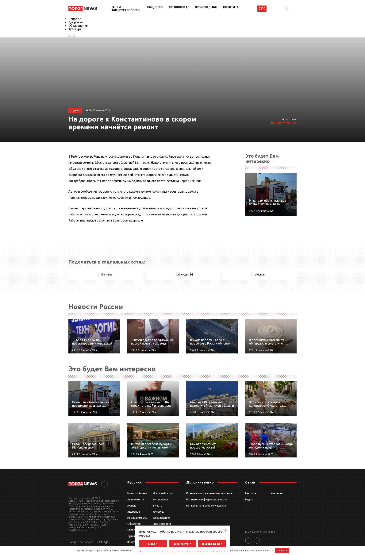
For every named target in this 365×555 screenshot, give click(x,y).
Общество (155, 7)
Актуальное (160, 499)
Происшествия (206, 7)
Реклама (250, 493)
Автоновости (178, 7)
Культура (75, 29)
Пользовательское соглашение (206, 505)
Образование (78, 25)
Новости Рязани (137, 493)
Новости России (163, 493)
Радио (249, 499)
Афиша (131, 505)
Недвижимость (137, 517)
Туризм (132, 536)
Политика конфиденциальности (206, 499)
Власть (157, 505)
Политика (230, 7)
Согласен (282, 550)
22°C (262, 8)
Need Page (102, 542)
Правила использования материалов (209, 493)
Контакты (277, 493)
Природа (74, 19)
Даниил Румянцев (284, 122)
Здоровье (75, 22)
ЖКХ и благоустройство (126, 9)
